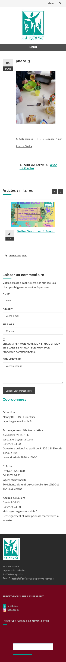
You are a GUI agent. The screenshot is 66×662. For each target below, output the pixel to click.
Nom (6, 293)
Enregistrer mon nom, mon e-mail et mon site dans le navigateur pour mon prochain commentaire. (32, 347)
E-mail (8, 309)
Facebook (12, 605)
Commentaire (12, 359)
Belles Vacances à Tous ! (36, 231)
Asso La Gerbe (24, 146)
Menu (51, 3)
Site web (8, 324)
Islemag (16, 578)
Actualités (15, 255)
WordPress (47, 578)
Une (24, 255)
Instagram (13, 609)
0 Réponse (49, 138)
